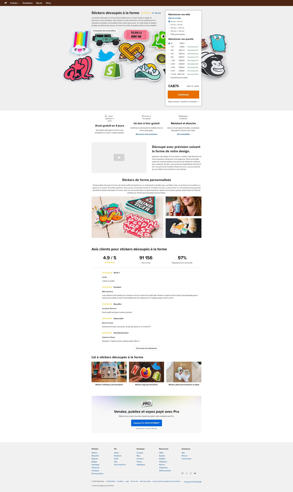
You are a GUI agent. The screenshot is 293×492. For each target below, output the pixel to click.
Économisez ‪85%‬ (193, 64)
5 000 (173, 71)
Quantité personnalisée (179, 77)
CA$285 (181, 60)
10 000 (173, 74)
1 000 (173, 60)
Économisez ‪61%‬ (193, 50)
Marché (39, 3)
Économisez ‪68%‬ (193, 54)
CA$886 (181, 71)
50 (172, 43)
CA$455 (181, 64)
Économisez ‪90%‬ (193, 74)
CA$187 (181, 57)
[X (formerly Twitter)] (187, 473)
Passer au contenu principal (1, 1)
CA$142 (181, 53)
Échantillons (28, 3)
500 (172, 57)
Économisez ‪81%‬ (193, 60)
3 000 (173, 67)
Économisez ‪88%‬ (193, 71)
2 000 (173, 64)
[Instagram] (191, 473)
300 (172, 53)
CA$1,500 (180, 74)
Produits (13, 3)
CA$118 (181, 50)
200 (172, 50)
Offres (48, 3)
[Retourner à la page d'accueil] (6, 3)
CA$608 (181, 67)
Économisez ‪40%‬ (193, 47)
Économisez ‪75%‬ (193, 57)
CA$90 (182, 46)
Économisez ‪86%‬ (193, 67)
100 (172, 46)
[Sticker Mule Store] (182, 473)
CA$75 (182, 43)
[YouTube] (195, 473)
